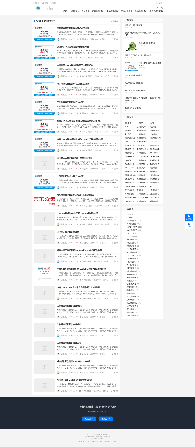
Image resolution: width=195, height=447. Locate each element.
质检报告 (85, 11)
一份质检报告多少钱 (155, 190)
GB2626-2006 (130, 142)
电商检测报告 (131, 300)
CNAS (152, 123)
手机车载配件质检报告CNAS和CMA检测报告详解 (79, 250)
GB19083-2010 (130, 168)
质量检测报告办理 (155, 168)
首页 (65, 11)
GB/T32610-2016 (142, 145)
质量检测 (153, 127)
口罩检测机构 (154, 175)
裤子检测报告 (131, 309)
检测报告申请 (129, 145)
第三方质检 (128, 134)
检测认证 (83, 169)
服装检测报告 (154, 194)
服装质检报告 (154, 183)
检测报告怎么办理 (142, 179)
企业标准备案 (154, 197)
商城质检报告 (154, 179)
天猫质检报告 (141, 160)
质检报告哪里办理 (142, 164)
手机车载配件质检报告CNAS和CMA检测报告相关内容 (81, 269)
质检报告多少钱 (130, 171)
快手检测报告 (131, 265)
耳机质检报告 (129, 153)
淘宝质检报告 (141, 175)
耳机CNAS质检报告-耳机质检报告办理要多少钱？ (79, 121)
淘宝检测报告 (141, 11)
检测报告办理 (141, 138)
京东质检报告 (141, 168)
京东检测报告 (112, 11)
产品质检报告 (141, 134)
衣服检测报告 (131, 306)
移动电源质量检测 (130, 164)
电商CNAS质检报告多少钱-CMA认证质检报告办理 (80, 139)
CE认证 (129, 217)
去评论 (102, 39)
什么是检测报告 (142, 194)
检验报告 (128, 130)
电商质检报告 (129, 183)
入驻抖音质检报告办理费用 (69, 324)
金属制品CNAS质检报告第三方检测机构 (75, 65)
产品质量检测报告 (142, 142)
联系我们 (89, 419)
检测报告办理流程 (130, 156)
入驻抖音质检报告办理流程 (69, 343)
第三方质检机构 (155, 138)
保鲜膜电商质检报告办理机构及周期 (73, 28)
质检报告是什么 (142, 171)
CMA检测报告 (85, 261)
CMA (126, 127)
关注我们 (158, 3)
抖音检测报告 (131, 268)
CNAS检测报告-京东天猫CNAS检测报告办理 (77, 213)
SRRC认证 (153, 142)
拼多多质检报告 (130, 197)
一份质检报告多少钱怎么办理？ (71, 176)
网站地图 (105, 434)
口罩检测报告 (98, 11)
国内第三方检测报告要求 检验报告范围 (74, 158)
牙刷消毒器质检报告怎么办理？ (71, 102)
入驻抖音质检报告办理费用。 (70, 306)
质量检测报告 (141, 130)
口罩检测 (128, 160)
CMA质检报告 (131, 224)
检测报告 (38, 8)
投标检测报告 (129, 179)
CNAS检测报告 (85, 224)
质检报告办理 (141, 127)
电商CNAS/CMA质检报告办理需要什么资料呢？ (79, 287)
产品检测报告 (154, 134)
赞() (115, 39)
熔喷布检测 (153, 171)
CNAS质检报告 (85, 58)
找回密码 (53, 3)
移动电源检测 (129, 149)
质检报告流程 (154, 149)
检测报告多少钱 (130, 175)
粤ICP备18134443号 (97, 438)
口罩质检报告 (129, 201)
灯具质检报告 (141, 153)
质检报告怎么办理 (142, 149)
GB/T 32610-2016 (155, 153)
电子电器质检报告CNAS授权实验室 (73, 84)
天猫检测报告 (126, 11)
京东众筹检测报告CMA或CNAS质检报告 (75, 195)
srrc (151, 186)
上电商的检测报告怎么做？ (69, 232)
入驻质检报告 (141, 186)
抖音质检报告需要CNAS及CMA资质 (73, 361)
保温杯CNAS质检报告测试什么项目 (73, 47)
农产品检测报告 (132, 252)
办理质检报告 (154, 130)
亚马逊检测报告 (132, 240)
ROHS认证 (130, 233)
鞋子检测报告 (131, 315)
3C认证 (129, 214)
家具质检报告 (154, 156)
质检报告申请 (154, 145)
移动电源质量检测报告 (155, 160)
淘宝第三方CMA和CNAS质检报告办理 (74, 380)
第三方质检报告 (130, 138)
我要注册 (44, 3)
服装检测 (140, 190)
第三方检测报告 (142, 156)
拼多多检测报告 (156, 11)
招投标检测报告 (142, 183)
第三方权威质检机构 (130, 190)
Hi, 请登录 (35, 3)
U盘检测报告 (154, 201)
